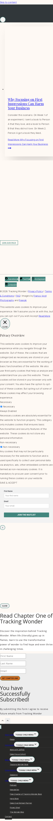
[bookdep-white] (26, 583)
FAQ (18, 295)
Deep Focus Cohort (18, 754)
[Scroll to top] (2, 721)
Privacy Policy (35, 291)
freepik (23, 300)
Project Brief (15, 807)
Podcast (13, 785)
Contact (8, 816)
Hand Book (14, 798)
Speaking (14, 775)
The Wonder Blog (17, 812)
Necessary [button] (6, 402)
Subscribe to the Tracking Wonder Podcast (28, 209)
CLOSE (4, 606)
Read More (28, 142)
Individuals (9, 745)
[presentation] (29, 58)
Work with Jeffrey (14, 213)
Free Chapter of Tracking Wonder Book (26, 794)
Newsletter (14, 789)
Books (7, 760)
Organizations (11, 770)
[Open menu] (3, 19)
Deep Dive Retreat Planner (21, 803)
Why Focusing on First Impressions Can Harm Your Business (26, 103)
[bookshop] (26, 596)
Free (7, 780)
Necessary (9, 406)
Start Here (9, 735)
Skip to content (8, 2)
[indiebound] (26, 568)
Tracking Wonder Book (19, 764)
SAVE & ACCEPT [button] (8, 482)
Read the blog (12, 204)
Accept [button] (34, 315)
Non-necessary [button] (8, 442)
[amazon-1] (26, 538)
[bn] (26, 553)
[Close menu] (0, 727)
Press (12, 739)
